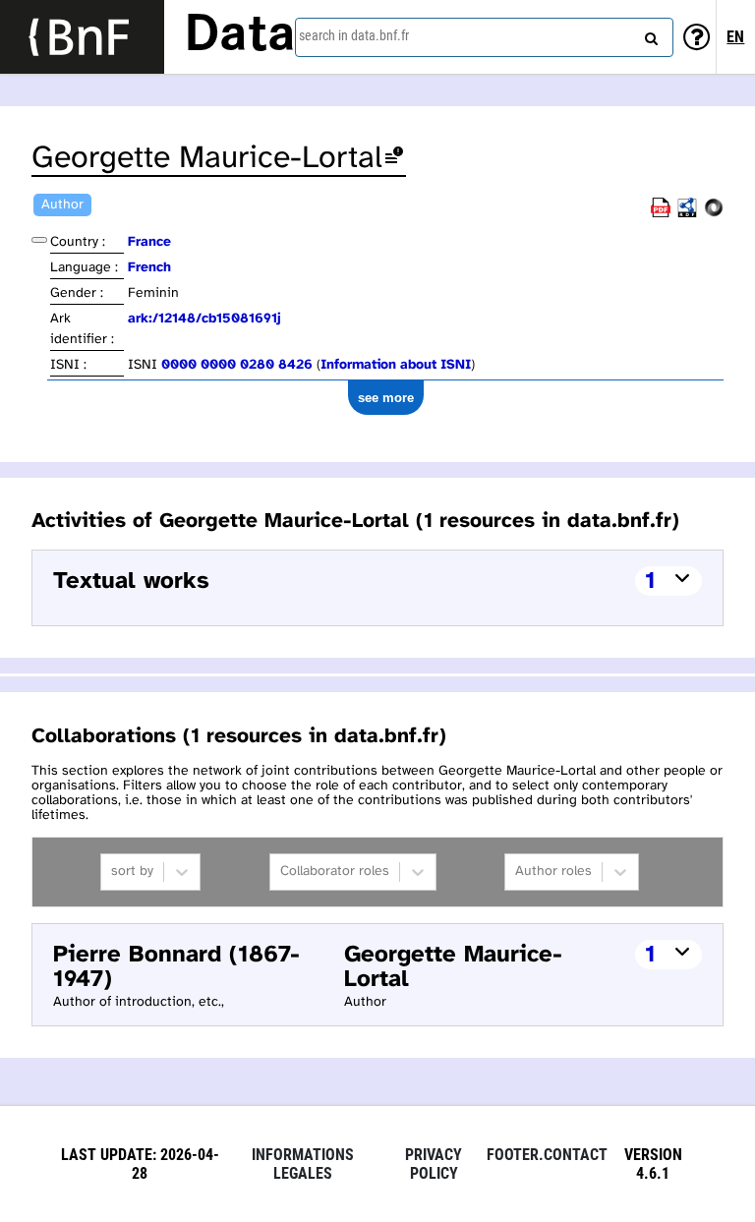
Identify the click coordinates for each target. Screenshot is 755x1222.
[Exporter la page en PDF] (660, 213)
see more (386, 397)
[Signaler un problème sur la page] (394, 159)
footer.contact (547, 1154)
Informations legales (303, 1164)
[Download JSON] (714, 213)
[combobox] (484, 37)
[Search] (649, 34)
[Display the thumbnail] (39, 240)
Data (240, 36)
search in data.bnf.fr (354, 35)
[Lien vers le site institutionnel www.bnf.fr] (82, 37)
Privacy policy (433, 1164)
